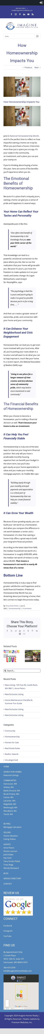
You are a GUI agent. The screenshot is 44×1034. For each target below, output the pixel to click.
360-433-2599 (20, 8)
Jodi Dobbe (8, 854)
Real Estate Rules (12, 748)
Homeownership (15, 608)
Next (36, 67)
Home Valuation (11, 835)
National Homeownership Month (24, 136)
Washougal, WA (10, 807)
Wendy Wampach (11, 868)
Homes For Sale (12, 742)
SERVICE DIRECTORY (12, 878)
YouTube (7, 936)
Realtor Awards (11, 754)
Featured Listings (11, 775)
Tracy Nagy (8, 864)
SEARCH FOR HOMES (13, 772)
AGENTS (7, 844)
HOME (6, 766)
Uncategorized (11, 760)
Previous (28, 67)
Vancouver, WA (10, 784)
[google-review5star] (18, 897)
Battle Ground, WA (12, 790)
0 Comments (27, 608)
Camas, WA (8, 797)
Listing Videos (10, 839)
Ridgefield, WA (10, 804)
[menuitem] (41, 2)
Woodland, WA (10, 811)
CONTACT (8, 883)
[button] (5, 656)
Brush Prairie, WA (11, 794)
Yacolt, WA (8, 814)
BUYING (7, 823)
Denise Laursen (10, 851)
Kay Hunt (8, 858)
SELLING (7, 832)
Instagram (8, 931)
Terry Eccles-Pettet (12, 606)
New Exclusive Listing (14, 694)
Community (10, 730)
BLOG (6, 873)
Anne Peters (9, 847)
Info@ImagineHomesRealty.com (22, 10)
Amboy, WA (9, 787)
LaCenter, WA (9, 800)
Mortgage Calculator (13, 827)
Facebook (8, 925)
